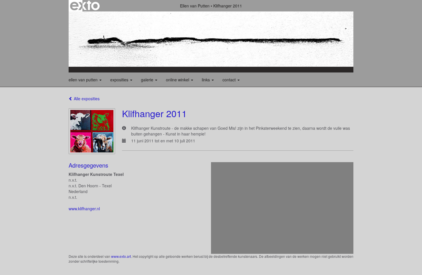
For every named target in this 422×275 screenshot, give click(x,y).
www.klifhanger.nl (84, 208)
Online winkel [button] (178, 79)
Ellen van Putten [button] (84, 79)
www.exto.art (121, 256)
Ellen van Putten (195, 6)
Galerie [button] (147, 79)
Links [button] (206, 79)
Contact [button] (229, 79)
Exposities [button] (119, 79)
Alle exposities (86, 98)
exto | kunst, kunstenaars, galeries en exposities (85, 5)
